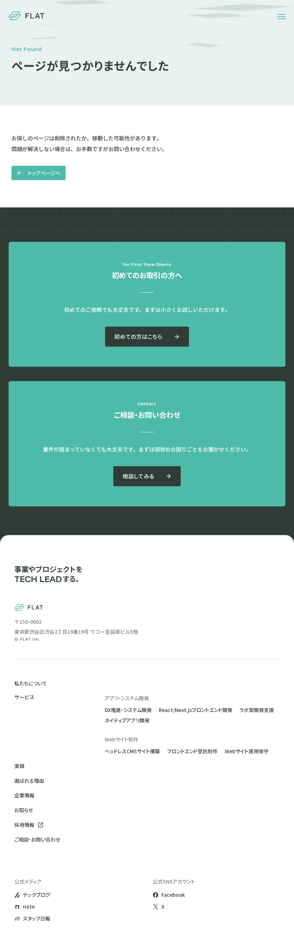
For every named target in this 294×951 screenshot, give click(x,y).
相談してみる (139, 476)
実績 (19, 765)
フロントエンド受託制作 (192, 751)
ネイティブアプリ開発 (127, 720)
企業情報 (24, 795)
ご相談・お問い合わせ (37, 839)
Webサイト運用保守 (247, 751)
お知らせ (23, 810)
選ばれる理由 (29, 780)
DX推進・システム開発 (128, 709)
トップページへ (44, 173)
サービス (24, 697)
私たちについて (30, 683)
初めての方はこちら (138, 336)
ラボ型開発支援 (257, 709)
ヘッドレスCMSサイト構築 (132, 751)
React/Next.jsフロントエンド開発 (195, 709)
